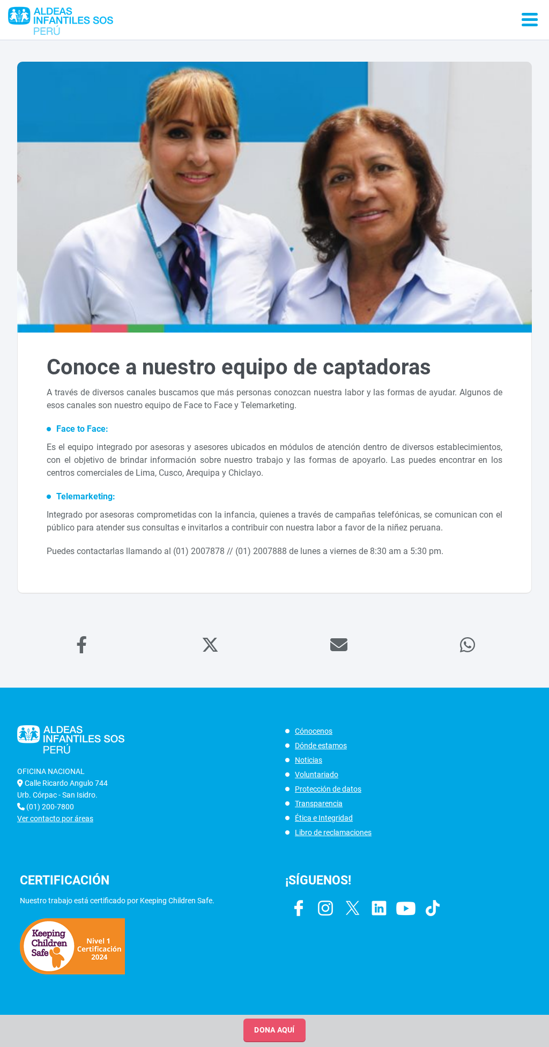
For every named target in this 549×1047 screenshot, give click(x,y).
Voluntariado (316, 774)
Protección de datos (328, 789)
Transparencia (319, 803)
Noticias (308, 760)
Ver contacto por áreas (55, 818)
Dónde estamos (321, 745)
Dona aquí (274, 1030)
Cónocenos (313, 731)
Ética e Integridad (324, 818)
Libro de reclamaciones (333, 832)
